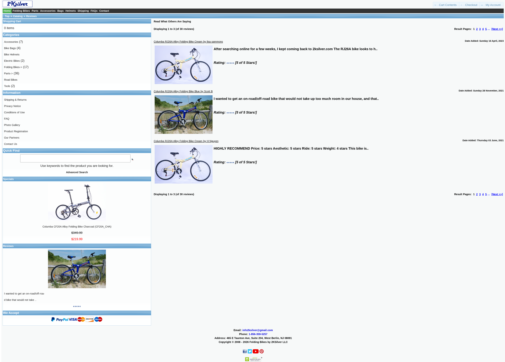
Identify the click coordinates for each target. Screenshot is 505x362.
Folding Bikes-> (13, 67)
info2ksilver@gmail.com (257, 330)
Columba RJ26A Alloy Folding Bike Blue (177, 91)
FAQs (94, 10)
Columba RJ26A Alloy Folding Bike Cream (178, 41)
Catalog (18, 16)
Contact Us (10, 144)
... (489, 29)
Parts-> (8, 73)
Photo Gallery (12, 125)
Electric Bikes (12, 60)
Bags (60, 10)
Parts (35, 10)
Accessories (47, 10)
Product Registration (16, 131)
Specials (8, 179)
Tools (7, 86)
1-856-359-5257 (258, 334)
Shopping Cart (12, 21)
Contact (104, 10)
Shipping (83, 10)
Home (7, 10)
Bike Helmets (11, 54)
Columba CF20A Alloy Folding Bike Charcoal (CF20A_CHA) (76, 226)
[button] (446, 5)
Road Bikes (10, 79)
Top (7, 16)
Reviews (31, 16)
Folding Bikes (21, 10)
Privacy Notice (12, 106)
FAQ (6, 118)
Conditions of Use (14, 112)
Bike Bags (10, 48)
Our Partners (11, 137)
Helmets (70, 10)
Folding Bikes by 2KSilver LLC (268, 342)
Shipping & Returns (15, 99)
